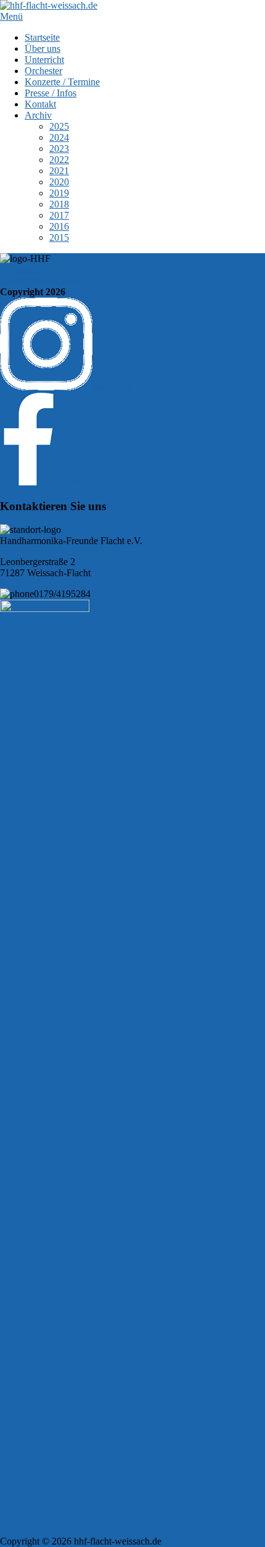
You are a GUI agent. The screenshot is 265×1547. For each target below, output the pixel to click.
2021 (59, 171)
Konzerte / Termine (62, 82)
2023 (59, 148)
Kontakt (40, 104)
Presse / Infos (50, 93)
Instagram (111, 387)
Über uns (42, 48)
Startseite (42, 37)
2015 (59, 237)
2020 (59, 182)
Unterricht (44, 59)
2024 (59, 137)
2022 (59, 159)
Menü (11, 16)
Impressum (21, 269)
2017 (59, 215)
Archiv (38, 115)
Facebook (77, 482)
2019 (59, 193)
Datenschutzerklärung (42, 280)
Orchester (43, 70)
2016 (59, 226)
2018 (59, 204)
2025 (59, 126)
